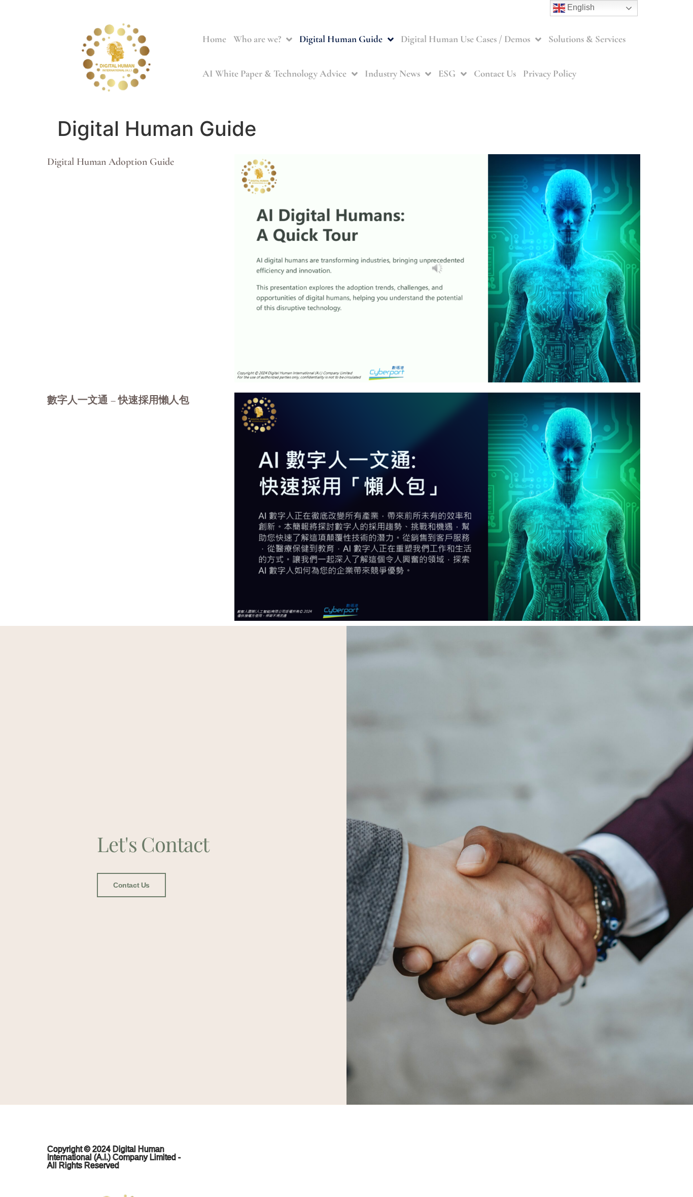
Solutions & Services (587, 39)
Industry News (392, 73)
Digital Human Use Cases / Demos (465, 39)
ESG (447, 73)
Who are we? (257, 39)
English (580, 7)
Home (214, 39)
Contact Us (495, 73)
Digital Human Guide (341, 39)
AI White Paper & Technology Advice (274, 73)
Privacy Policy (549, 73)
